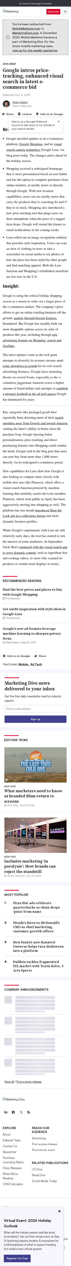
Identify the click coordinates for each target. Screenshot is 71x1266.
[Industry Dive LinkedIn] (5, 1112)
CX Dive (37, 1169)
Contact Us (10, 1146)
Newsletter (9, 1152)
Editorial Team (12, 1140)
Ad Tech (36, 664)
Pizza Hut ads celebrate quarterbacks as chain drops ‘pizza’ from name (36, 907)
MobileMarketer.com (26, 28)
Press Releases (12, 1168)
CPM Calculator (13, 1184)
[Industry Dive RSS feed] (28, 1112)
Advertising (39, 1138)
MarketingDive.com (25, 33)
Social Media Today (44, 1181)
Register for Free (17, 1258)
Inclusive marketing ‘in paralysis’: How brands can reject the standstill (30, 866)
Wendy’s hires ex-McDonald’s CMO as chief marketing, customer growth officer (36, 927)
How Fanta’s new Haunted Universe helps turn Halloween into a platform (38, 946)
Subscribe (53, 11)
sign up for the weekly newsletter (34, 50)
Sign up (35, 719)
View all (9, 1081)
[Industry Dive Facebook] (13, 1112)
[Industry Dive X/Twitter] (21, 1112)
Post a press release (29, 1081)
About (7, 1134)
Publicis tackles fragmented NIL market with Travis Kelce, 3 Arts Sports (38, 966)
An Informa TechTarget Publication (35, 3)
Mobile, (24, 664)
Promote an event (43, 1150)
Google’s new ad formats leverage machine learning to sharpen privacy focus (32, 633)
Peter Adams (20, 102)
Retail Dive (38, 1175)
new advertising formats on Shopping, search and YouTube (32, 340)
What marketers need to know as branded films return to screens (33, 796)
